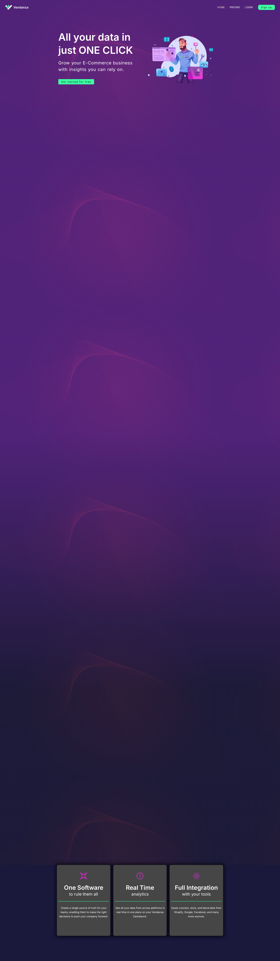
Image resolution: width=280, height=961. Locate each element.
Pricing (235, 7)
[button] (266, 7)
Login (249, 7)
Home (221, 7)
